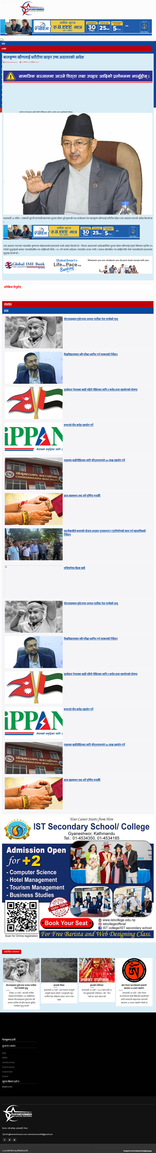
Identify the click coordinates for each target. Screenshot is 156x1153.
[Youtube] (14, 1140)
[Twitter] (9, 1140)
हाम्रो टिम (4, 1057)
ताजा (6, 311)
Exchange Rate (7, 1071)
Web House (148, 1150)
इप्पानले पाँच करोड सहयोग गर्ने (78, 425)
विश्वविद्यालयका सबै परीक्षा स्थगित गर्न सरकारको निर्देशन (91, 354)
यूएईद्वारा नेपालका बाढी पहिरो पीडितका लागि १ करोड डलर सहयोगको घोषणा (100, 390)
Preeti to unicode (8, 1067)
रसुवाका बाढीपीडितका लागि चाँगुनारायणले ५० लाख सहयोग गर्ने (94, 460)
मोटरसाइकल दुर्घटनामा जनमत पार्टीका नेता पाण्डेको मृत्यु (91, 319)
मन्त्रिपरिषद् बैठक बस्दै (26, 112)
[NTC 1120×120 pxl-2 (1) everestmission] (71, 242)
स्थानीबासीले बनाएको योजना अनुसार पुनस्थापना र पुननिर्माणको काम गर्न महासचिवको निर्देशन (105, 533)
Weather (5, 1076)
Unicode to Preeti (8, 1062)
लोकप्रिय (8, 304)
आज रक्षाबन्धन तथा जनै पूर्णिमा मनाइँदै (82, 496)
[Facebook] (4, 1140)
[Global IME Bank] (77, 276)
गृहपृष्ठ (4, 1053)
